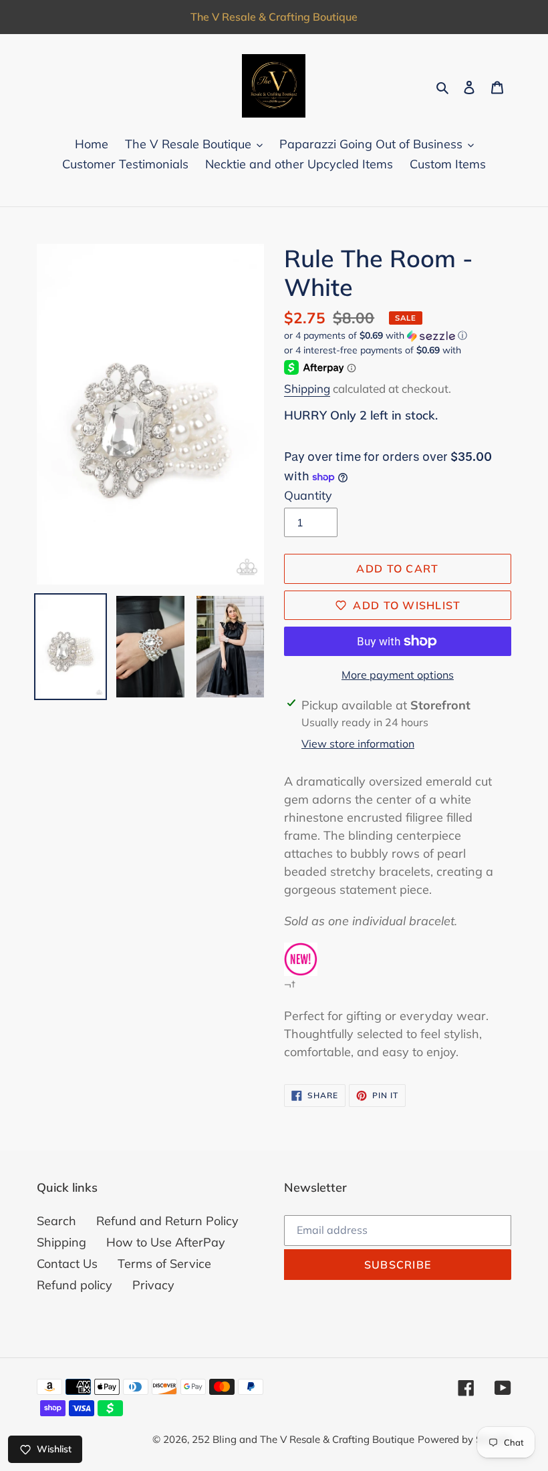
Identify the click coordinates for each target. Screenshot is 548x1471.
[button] (375, 335)
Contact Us (67, 1263)
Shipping (307, 388)
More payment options (397, 674)
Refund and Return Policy (167, 1221)
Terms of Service (164, 1263)
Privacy (153, 1285)
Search (56, 1221)
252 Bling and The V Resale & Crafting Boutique (303, 1439)
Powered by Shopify (464, 1439)
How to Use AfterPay (165, 1242)
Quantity (308, 495)
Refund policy (74, 1285)
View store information (357, 743)
